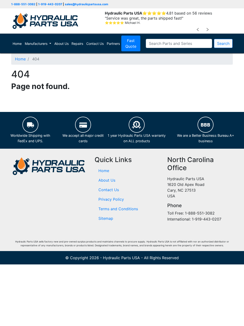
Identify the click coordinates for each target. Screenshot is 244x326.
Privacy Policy (111, 199)
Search (223, 43)
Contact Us (95, 44)
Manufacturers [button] (36, 44)
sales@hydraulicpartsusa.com (86, 4)
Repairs (77, 44)
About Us (61, 44)
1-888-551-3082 (23, 4)
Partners (113, 44)
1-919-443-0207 (50, 4)
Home (18, 44)
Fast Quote (130, 43)
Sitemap (105, 218)
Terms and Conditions (118, 208)
